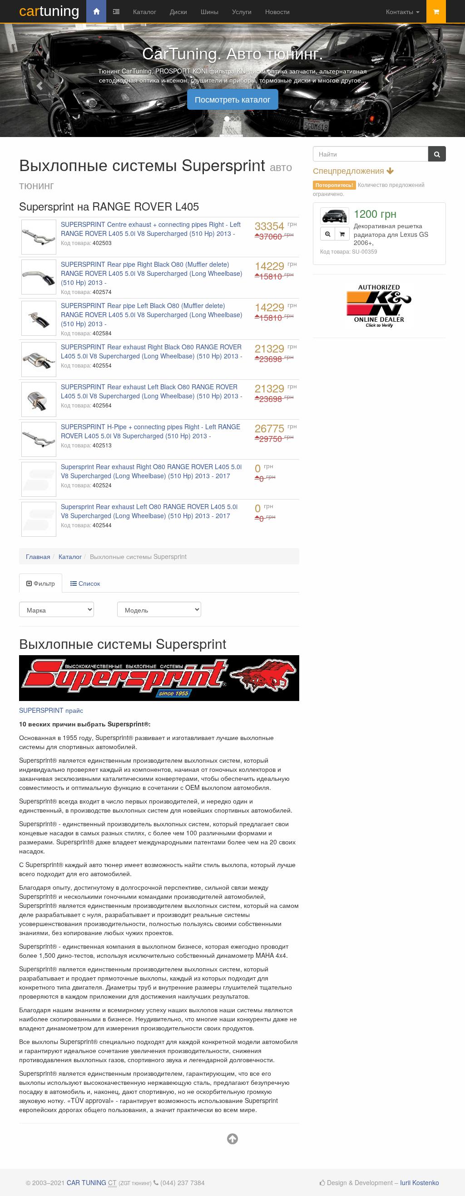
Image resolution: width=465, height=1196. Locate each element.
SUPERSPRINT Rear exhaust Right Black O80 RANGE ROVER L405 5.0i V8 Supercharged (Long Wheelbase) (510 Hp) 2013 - (151, 351)
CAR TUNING (86, 1182)
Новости (277, 11)
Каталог (144, 11)
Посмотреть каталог (233, 99)
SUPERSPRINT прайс (51, 710)
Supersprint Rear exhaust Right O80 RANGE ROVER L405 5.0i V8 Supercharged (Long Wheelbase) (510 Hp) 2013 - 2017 (151, 471)
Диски (178, 11)
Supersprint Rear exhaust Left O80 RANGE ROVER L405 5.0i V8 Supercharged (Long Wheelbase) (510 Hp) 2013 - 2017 (149, 511)
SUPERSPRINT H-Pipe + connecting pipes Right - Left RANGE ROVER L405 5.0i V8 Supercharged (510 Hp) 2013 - (150, 431)
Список (88, 583)
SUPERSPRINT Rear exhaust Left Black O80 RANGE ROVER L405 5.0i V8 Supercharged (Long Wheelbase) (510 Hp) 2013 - (151, 391)
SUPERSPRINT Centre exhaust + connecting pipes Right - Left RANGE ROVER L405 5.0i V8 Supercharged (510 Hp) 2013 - (151, 229)
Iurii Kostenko (419, 1182)
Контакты (400, 11)
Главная (38, 556)
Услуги (242, 11)
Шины (209, 11)
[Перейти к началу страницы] (232, 1140)
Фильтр (43, 583)
